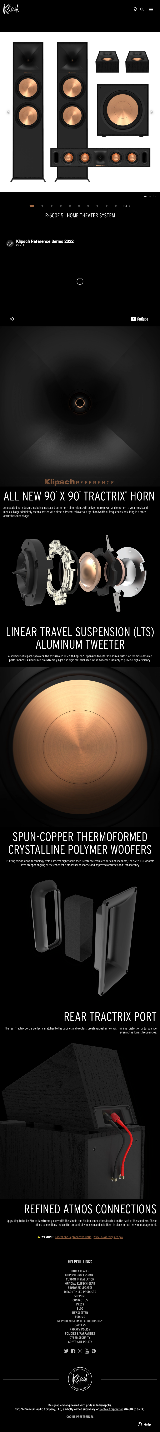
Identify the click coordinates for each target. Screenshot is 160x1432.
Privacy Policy (80, 1329)
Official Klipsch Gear (80, 1283)
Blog (80, 1308)
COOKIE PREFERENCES (80, 1416)
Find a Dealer (80, 1271)
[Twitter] (66, 1351)
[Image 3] (51, 206)
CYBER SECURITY (80, 1337)
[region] (80, 112)
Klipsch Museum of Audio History (80, 1321)
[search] (142, 9)
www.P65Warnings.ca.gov (108, 1237)
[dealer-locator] (135, 9)
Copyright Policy (80, 1342)
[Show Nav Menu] (151, 9)
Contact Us (80, 1300)
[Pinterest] (94, 1351)
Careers (80, 1325)
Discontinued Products (80, 1292)
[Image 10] (115, 206)
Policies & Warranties (80, 1333)
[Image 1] (32, 206)
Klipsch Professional (80, 1275)
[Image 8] (97, 206)
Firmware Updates (80, 1287)
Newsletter (80, 1312)
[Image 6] (79, 206)
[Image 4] (60, 206)
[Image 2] (42, 206)
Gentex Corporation (111, 1409)
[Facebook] (73, 1351)
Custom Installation (80, 1279)
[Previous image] (8, 112)
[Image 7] (88, 206)
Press (80, 1304)
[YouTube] (87, 1351)
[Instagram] (80, 1351)
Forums (80, 1317)
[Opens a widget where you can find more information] (144, 1424)
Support (80, 1296)
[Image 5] (69, 206)
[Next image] (152, 112)
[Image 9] (106, 206)
